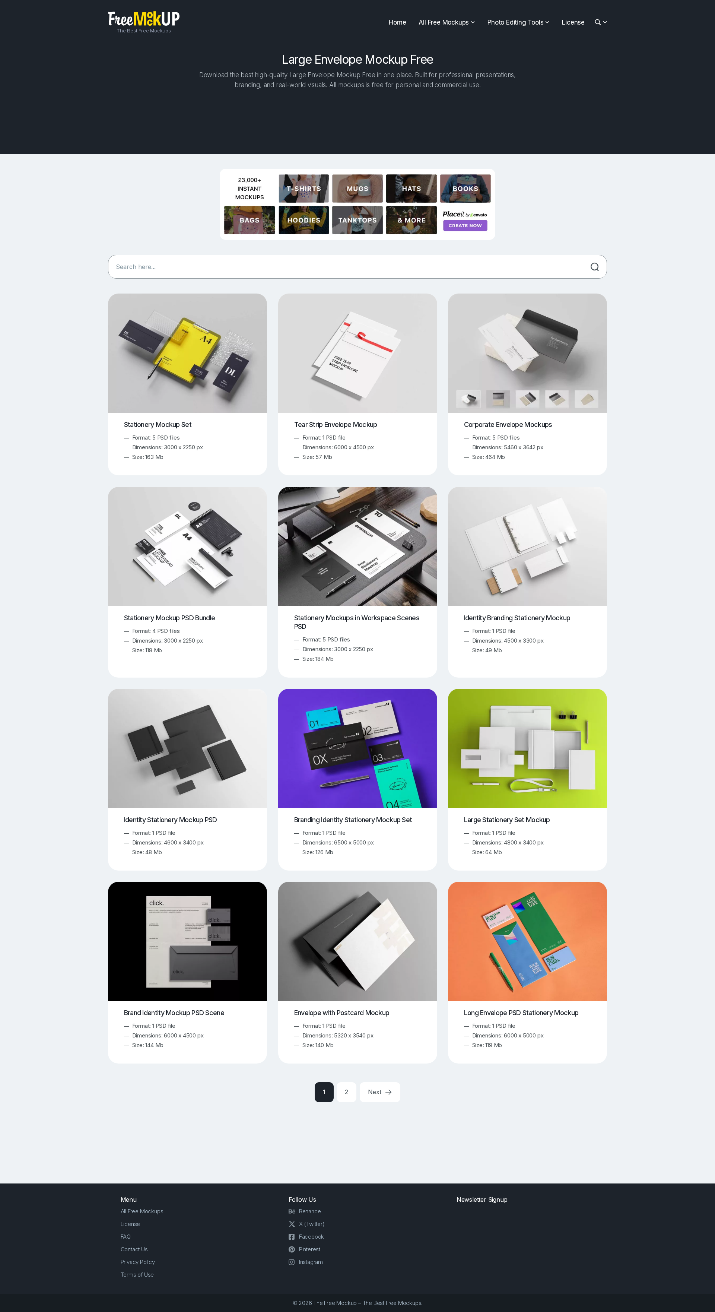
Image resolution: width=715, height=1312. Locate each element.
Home (397, 22)
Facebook (311, 1236)
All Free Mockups (444, 22)
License (573, 22)
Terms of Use (137, 1274)
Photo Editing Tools (515, 22)
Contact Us (134, 1249)
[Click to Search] (594, 267)
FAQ (126, 1236)
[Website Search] (599, 22)
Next (375, 1092)
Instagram (311, 1261)
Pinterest (309, 1249)
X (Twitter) (312, 1223)
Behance (310, 1211)
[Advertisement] (357, 119)
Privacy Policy (138, 1261)
